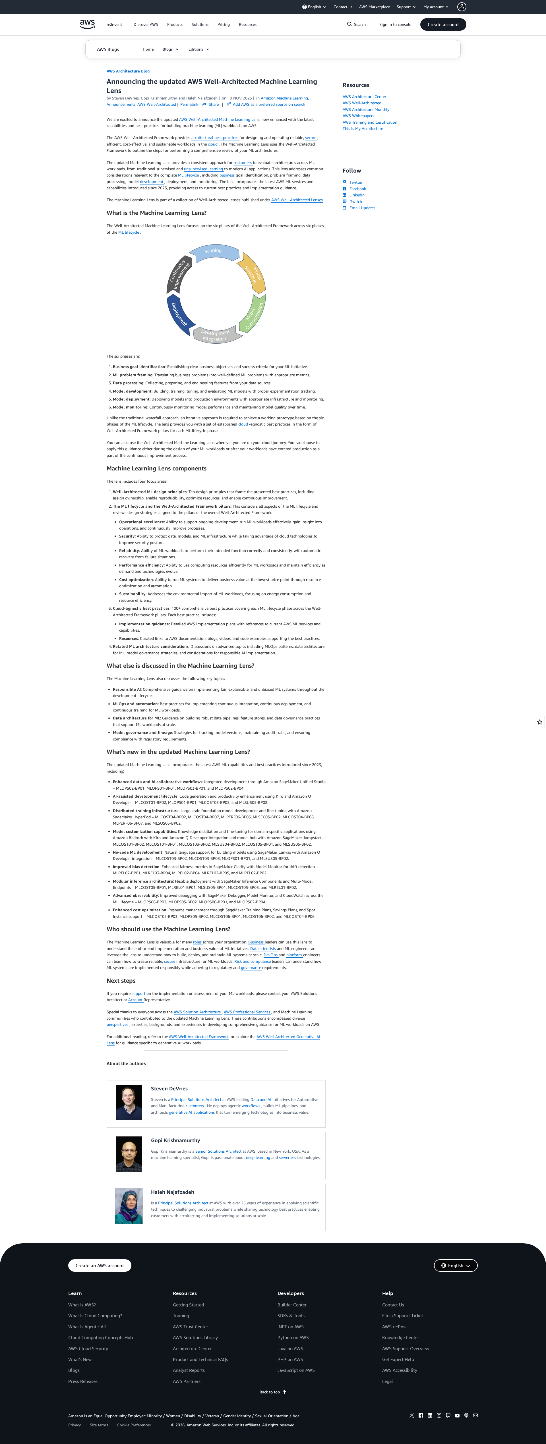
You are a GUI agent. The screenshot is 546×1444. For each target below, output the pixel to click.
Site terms (99, 1424)
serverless (288, 1157)
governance (251, 967)
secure (311, 137)
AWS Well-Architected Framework (199, 1036)
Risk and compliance (253, 961)
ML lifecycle (189, 175)
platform (294, 954)
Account (136, 999)
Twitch (355, 201)
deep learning (258, 1157)
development (152, 181)
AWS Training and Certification (370, 122)
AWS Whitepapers (358, 115)
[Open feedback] (540, 722)
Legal (387, 1381)
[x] (412, 1416)
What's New (80, 1359)
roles (198, 941)
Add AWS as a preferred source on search (268, 104)
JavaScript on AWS (296, 1370)
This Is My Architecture (363, 128)
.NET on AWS (291, 1326)
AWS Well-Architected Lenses (297, 199)
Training (181, 1315)
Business (256, 941)
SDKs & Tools (291, 1315)
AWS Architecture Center (364, 96)
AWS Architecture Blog (128, 71)
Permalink (189, 104)
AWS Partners (186, 1381)
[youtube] (457, 1416)
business (228, 175)
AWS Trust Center (190, 1326)
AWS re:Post (394, 1326)
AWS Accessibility (399, 1370)
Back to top (270, 1391)
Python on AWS (293, 1337)
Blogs (74, 1370)
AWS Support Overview (405, 1348)
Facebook (356, 188)
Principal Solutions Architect (196, 1099)
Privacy (74, 1424)
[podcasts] (466, 1416)
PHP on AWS (290, 1359)
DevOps (271, 954)
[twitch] (448, 1416)
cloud (213, 144)
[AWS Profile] (461, 6)
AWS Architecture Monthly (366, 109)
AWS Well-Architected (362, 102)
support (139, 993)
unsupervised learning (204, 168)
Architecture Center (192, 1348)
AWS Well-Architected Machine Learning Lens (219, 119)
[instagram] (439, 1416)
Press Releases (83, 1381)
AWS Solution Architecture (198, 1011)
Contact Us (393, 1305)
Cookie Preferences (134, 1424)
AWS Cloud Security (88, 1348)
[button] (146, 24)
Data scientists (263, 948)
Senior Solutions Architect (219, 1151)
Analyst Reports (189, 1370)
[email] (475, 1416)
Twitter (354, 182)
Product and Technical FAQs (200, 1359)
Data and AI (261, 1099)
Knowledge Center (400, 1337)
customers (243, 162)
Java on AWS (290, 1348)
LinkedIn (356, 194)
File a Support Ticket (402, 1315)
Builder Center (292, 1305)
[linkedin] (430, 1416)
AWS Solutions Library (195, 1337)
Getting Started (188, 1305)
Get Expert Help (398, 1359)
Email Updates (361, 207)
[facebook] (421, 1416)
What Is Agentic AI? (87, 1326)
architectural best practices (215, 137)
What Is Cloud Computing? (95, 1315)
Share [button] (213, 104)
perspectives (118, 1024)
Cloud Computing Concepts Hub (100, 1337)
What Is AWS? (82, 1305)
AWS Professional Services (247, 1011)
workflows (251, 1105)
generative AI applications (192, 1112)
